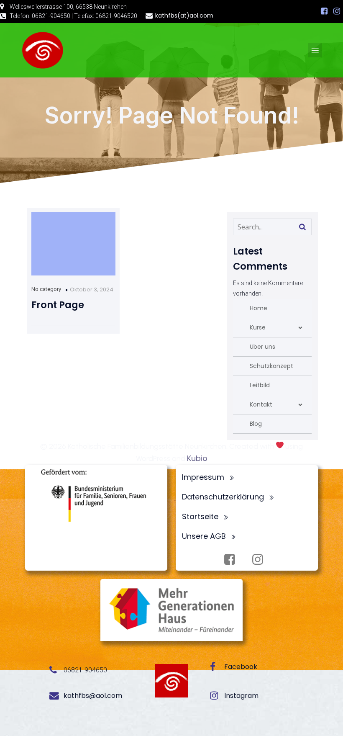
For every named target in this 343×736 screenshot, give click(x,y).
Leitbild (260, 385)
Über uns (262, 346)
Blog (256, 423)
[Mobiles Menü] (315, 50)
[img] (300, 328)
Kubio (197, 458)
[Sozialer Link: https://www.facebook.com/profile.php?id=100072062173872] (324, 11)
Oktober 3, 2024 (91, 289)
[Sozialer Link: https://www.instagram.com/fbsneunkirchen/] (336, 11)
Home (258, 308)
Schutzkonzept (271, 366)
